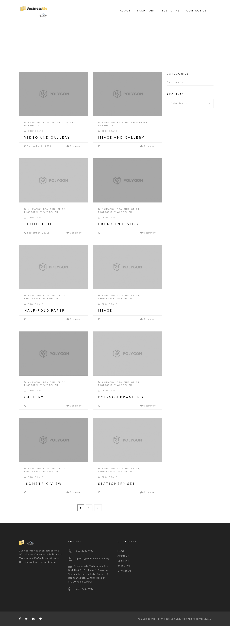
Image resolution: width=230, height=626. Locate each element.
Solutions (146, 10)
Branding (49, 122)
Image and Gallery (121, 137)
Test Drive (171, 10)
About (125, 10)
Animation (35, 122)
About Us (123, 555)
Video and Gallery (47, 137)
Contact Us (196, 10)
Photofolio (38, 224)
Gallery (34, 397)
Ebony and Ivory (118, 224)
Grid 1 (61, 209)
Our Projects (172, 42)
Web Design (31, 125)
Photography (66, 122)
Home (158, 42)
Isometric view (43, 483)
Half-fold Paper (44, 310)
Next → (98, 507)
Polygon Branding (121, 397)
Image (105, 310)
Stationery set (117, 483)
